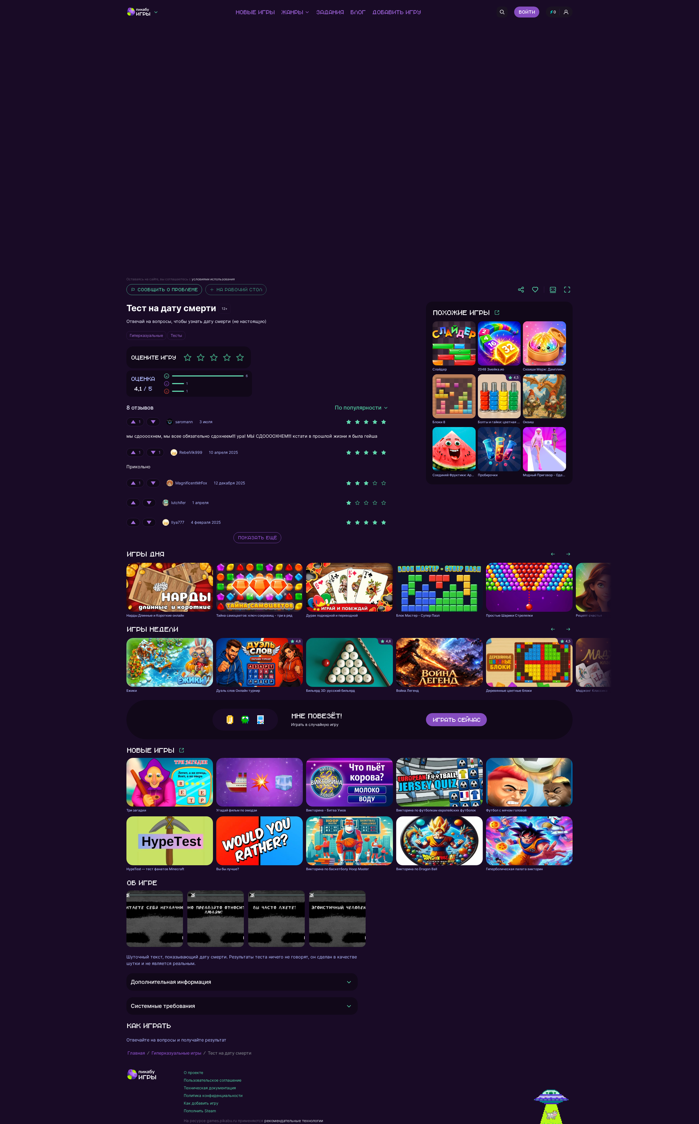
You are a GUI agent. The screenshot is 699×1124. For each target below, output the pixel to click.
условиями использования (213, 279)
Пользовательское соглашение (212, 1080)
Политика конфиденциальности (213, 1095)
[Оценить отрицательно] (153, 421)
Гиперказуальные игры (176, 1053)
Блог (357, 12)
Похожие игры (461, 312)
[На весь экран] (567, 289)
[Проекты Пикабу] (156, 12)
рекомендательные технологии (293, 1120)
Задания (329, 12)
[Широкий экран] (552, 289)
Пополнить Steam (200, 1110)
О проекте (193, 1072)
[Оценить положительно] (133, 502)
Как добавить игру (201, 1103)
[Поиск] (502, 12)
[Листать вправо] (568, 554)
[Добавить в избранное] (535, 289)
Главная (136, 1053)
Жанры (292, 12)
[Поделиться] (521, 289)
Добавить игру (396, 12)
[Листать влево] (553, 554)
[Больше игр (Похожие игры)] (497, 312)
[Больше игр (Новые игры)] (181, 750)
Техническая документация (210, 1087)
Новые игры (254, 12)
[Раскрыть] (349, 982)
